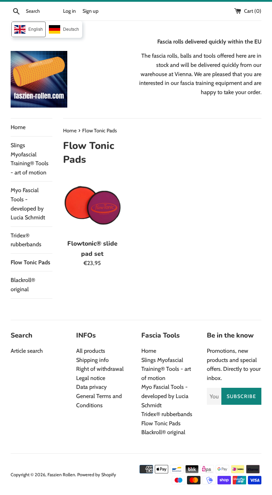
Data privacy (91, 387)
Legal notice (90, 378)
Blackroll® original (23, 285)
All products (90, 350)
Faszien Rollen (61, 474)
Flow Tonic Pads (30, 262)
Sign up (90, 11)
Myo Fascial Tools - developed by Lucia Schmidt (28, 204)
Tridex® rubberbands (26, 240)
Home (18, 127)
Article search (27, 350)
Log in (69, 11)
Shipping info (92, 360)
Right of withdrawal (100, 369)
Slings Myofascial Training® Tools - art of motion (30, 159)
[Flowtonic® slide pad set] (92, 205)
